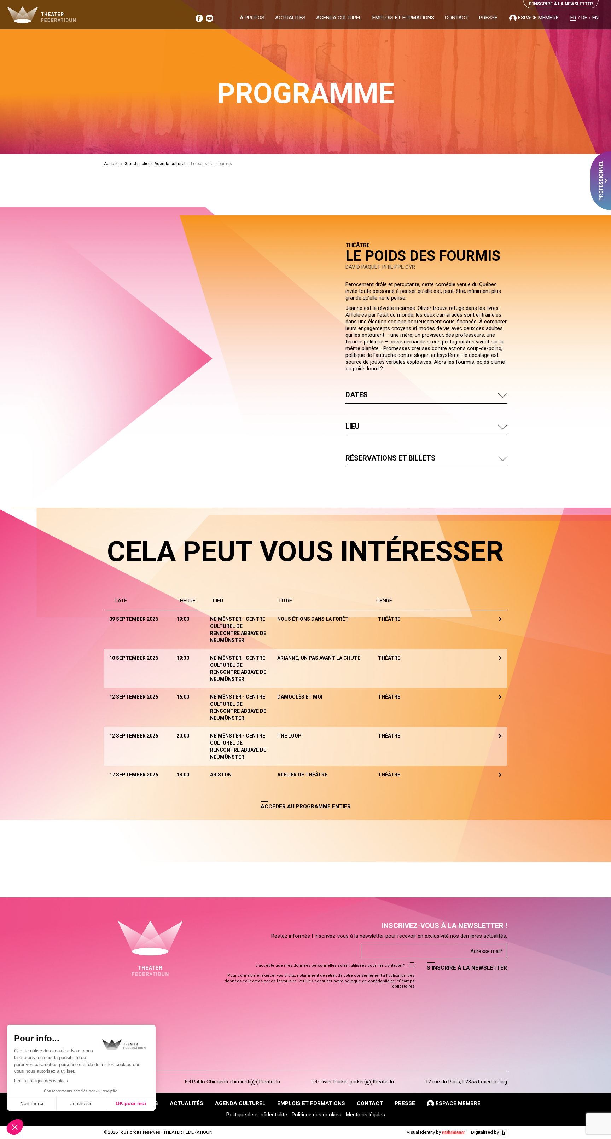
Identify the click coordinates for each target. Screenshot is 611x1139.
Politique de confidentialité (256, 1114)
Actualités (290, 18)
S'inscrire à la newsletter (467, 968)
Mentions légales (365, 1114)
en (595, 18)
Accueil (111, 163)
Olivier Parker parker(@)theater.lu (355, 1082)
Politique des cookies (316, 1114)
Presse (488, 18)
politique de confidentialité (369, 981)
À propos (252, 18)
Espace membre (538, 18)
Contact (457, 18)
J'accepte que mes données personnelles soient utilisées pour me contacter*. (330, 965)
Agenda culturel (339, 18)
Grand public (136, 163)
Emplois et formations (403, 18)
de (584, 18)
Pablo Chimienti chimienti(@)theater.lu (235, 1082)
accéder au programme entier (306, 806)
